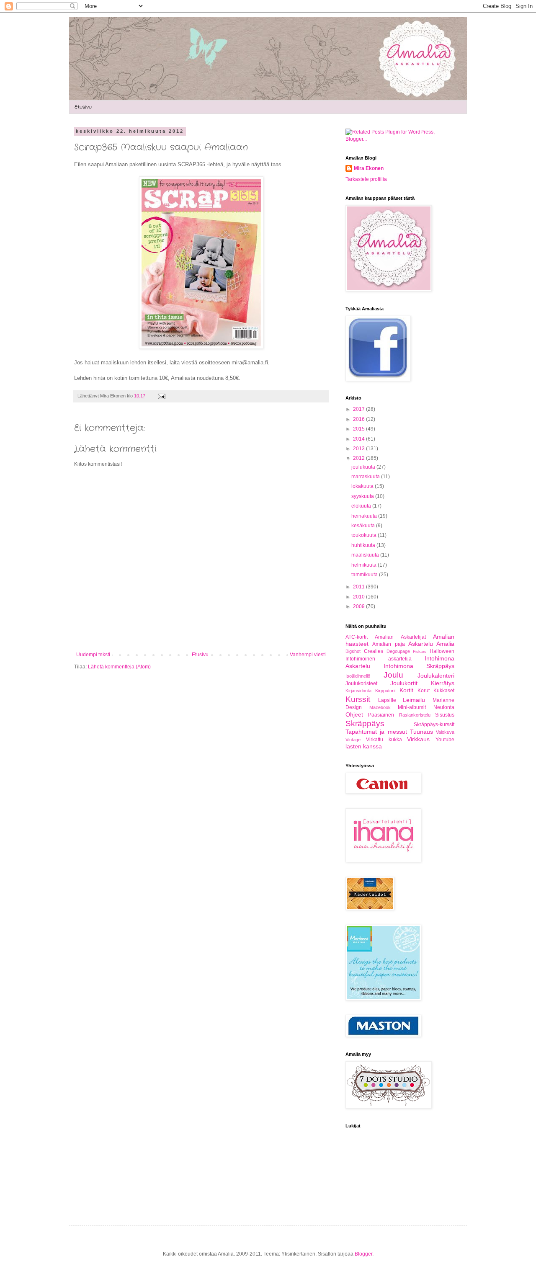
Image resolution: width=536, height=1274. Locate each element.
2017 (359, 409)
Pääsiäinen (381, 715)
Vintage (353, 739)
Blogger (363, 1254)
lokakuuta (363, 486)
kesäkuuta (363, 526)
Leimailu (414, 699)
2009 (359, 606)
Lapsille (387, 700)
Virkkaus (418, 739)
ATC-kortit (356, 637)
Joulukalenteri (435, 675)
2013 (359, 448)
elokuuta (361, 506)
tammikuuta (365, 575)
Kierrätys (442, 683)
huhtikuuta (363, 545)
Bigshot (353, 651)
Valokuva (445, 732)
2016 (359, 419)
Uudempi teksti (93, 655)
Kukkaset (443, 691)
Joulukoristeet (361, 683)
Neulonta (443, 707)
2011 (359, 587)
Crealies (373, 651)
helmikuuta (364, 565)
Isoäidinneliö (357, 675)
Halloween (442, 651)
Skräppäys (364, 723)
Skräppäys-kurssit (434, 724)
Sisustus (444, 715)
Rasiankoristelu (414, 714)
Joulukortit (403, 683)
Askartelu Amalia (431, 643)
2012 (359, 458)
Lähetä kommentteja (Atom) (119, 667)
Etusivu (83, 107)
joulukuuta (363, 467)
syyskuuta (363, 496)
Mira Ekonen (369, 168)
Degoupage (398, 651)
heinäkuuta (364, 516)
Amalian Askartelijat (400, 637)
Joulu (393, 675)
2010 (359, 597)
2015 (359, 429)
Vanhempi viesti (308, 655)
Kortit (406, 690)
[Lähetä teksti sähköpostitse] (160, 395)
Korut (423, 691)
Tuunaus (421, 731)
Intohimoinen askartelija (378, 659)
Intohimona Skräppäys (419, 666)
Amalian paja (388, 644)
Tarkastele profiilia (366, 179)
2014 (359, 439)
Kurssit (357, 699)
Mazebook (380, 707)
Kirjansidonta (358, 690)
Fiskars (419, 651)
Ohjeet (354, 714)
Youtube (445, 740)
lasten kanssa (363, 746)
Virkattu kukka (384, 740)
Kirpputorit (385, 690)
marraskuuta (366, 477)
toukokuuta (364, 535)
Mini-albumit (412, 707)
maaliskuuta (365, 555)
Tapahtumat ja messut (376, 731)
